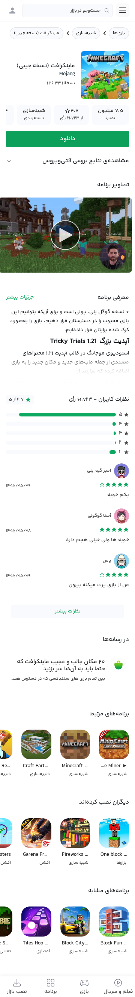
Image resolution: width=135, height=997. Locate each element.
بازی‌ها (119, 33)
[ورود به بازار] (12, 10)
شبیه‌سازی (86, 33)
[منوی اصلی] (122, 10)
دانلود (67, 138)
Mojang (67, 74)
